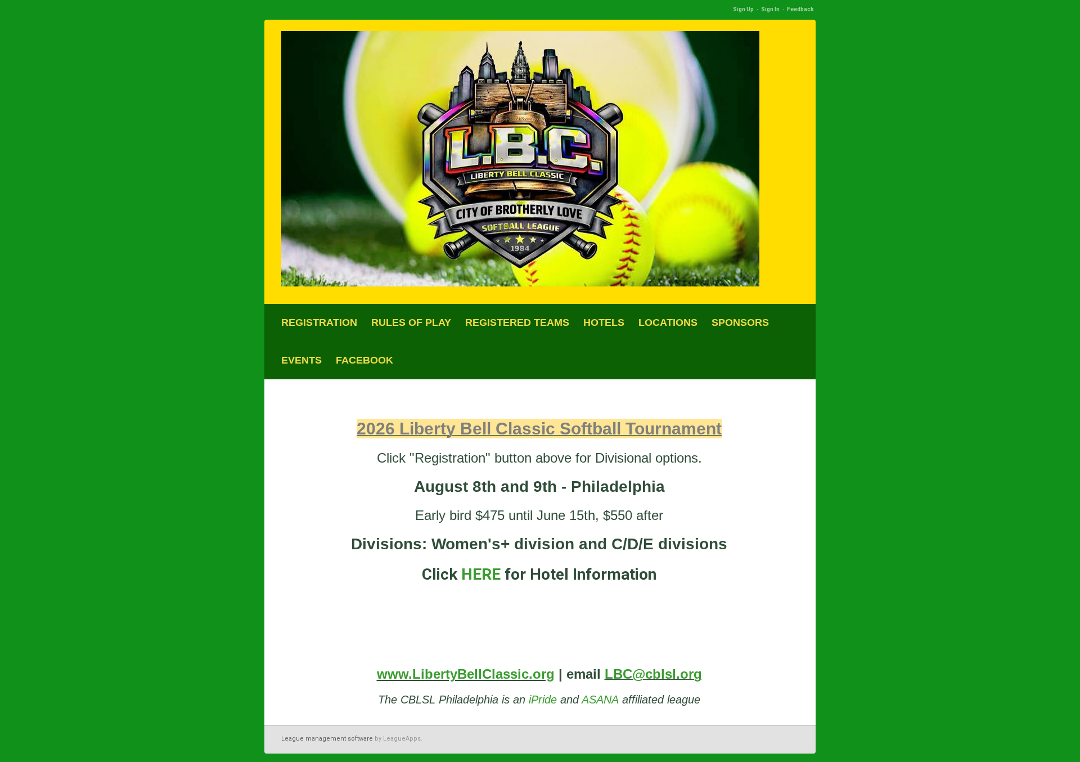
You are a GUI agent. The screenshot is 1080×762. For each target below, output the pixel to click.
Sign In (770, 9)
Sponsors (740, 322)
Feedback (800, 9)
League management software (327, 738)
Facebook (364, 360)
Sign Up (743, 9)
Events (301, 360)
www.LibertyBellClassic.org (466, 674)
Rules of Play (411, 322)
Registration (319, 322)
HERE (483, 574)
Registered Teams (517, 322)
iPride (543, 699)
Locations (668, 322)
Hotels (603, 322)
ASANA (600, 699)
